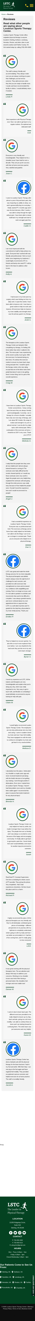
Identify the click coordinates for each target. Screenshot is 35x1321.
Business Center (27, 1308)
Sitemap (30, 1306)
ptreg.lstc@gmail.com (18, 1245)
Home (3, 14)
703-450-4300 (18, 1240)
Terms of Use (17, 1308)
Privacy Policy (7, 1308)
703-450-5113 (18, 1242)
